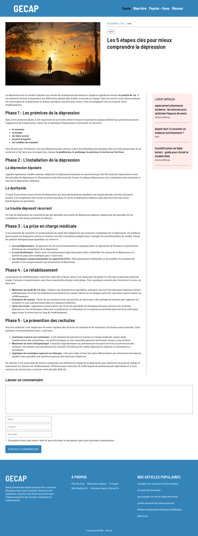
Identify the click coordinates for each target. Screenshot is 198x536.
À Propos (114, 483)
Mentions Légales (96, 483)
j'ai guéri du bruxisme (149, 490)
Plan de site (77, 483)
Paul (129, 23)
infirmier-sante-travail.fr (105, 488)
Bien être (139, 8)
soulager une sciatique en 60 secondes (157, 483)
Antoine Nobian (162, 117)
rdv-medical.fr (79, 488)
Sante (126, 8)
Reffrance (142, 516)
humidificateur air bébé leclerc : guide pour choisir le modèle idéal (171, 152)
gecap (26, 8)
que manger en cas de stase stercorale (157, 496)
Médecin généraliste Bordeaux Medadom (159, 509)
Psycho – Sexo (159, 8)
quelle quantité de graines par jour (155, 503)
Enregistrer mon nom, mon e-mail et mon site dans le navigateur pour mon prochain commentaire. (61, 440)
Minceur (177, 8)
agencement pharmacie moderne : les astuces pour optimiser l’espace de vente (171, 109)
